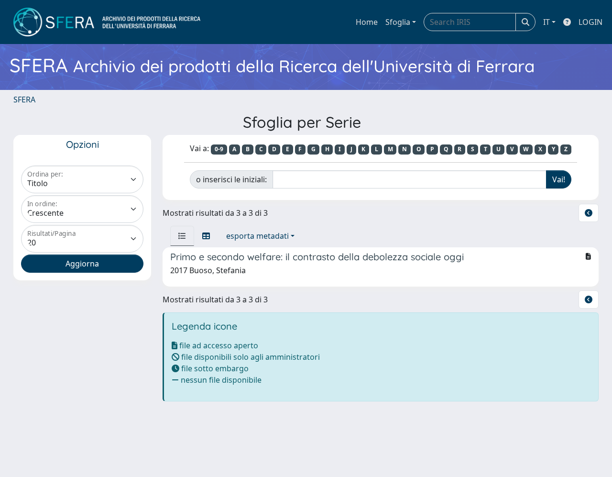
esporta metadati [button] (257, 236)
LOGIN (590, 22)
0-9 (219, 149)
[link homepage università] (107, 22)
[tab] (182, 236)
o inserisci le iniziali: (231, 179)
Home (367, 22)
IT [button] (546, 22)
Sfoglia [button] (397, 22)
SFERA (24, 99)
